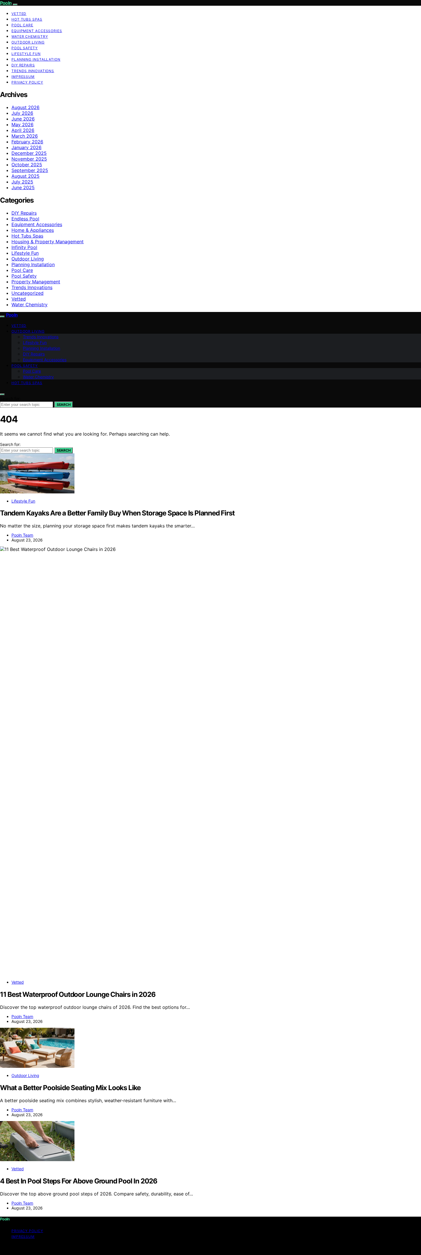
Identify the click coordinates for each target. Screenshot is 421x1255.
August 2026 (25, 107)
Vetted (18, 13)
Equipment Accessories (36, 31)
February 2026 (27, 142)
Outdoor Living (28, 42)
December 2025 (29, 153)
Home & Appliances (32, 230)
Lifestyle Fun (26, 54)
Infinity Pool (24, 247)
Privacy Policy (27, 82)
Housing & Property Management (47, 241)
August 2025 (25, 176)
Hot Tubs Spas (26, 19)
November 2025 (29, 159)
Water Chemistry (29, 36)
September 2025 (29, 170)
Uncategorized (27, 293)
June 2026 (23, 119)
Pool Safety (24, 48)
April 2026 (22, 130)
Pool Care (22, 25)
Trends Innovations (32, 71)
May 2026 (22, 124)
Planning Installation (35, 59)
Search (63, 404)
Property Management (35, 281)
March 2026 (24, 136)
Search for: (10, 398)
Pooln (5, 3)
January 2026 (26, 147)
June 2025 (23, 187)
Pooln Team (22, 535)
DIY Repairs (23, 65)
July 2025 (22, 182)
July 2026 (22, 113)
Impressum (23, 76)
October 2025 (26, 164)
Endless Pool (25, 219)
